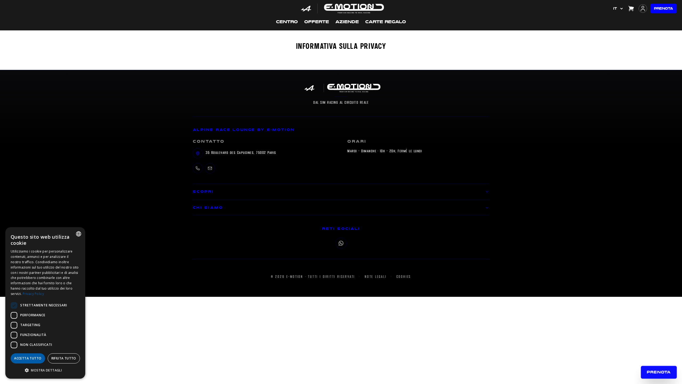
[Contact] (210, 168)
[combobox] (78, 234)
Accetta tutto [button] (27, 358)
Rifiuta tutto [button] (63, 358)
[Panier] (631, 8)
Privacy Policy (33, 293)
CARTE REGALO (385, 21)
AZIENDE (347, 21)
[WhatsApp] (341, 243)
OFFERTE (316, 21)
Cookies (403, 276)
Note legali (376, 276)
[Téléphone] (197, 168)
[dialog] (45, 303)
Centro (287, 21)
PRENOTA (663, 8)
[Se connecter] (643, 8)
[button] (45, 370)
